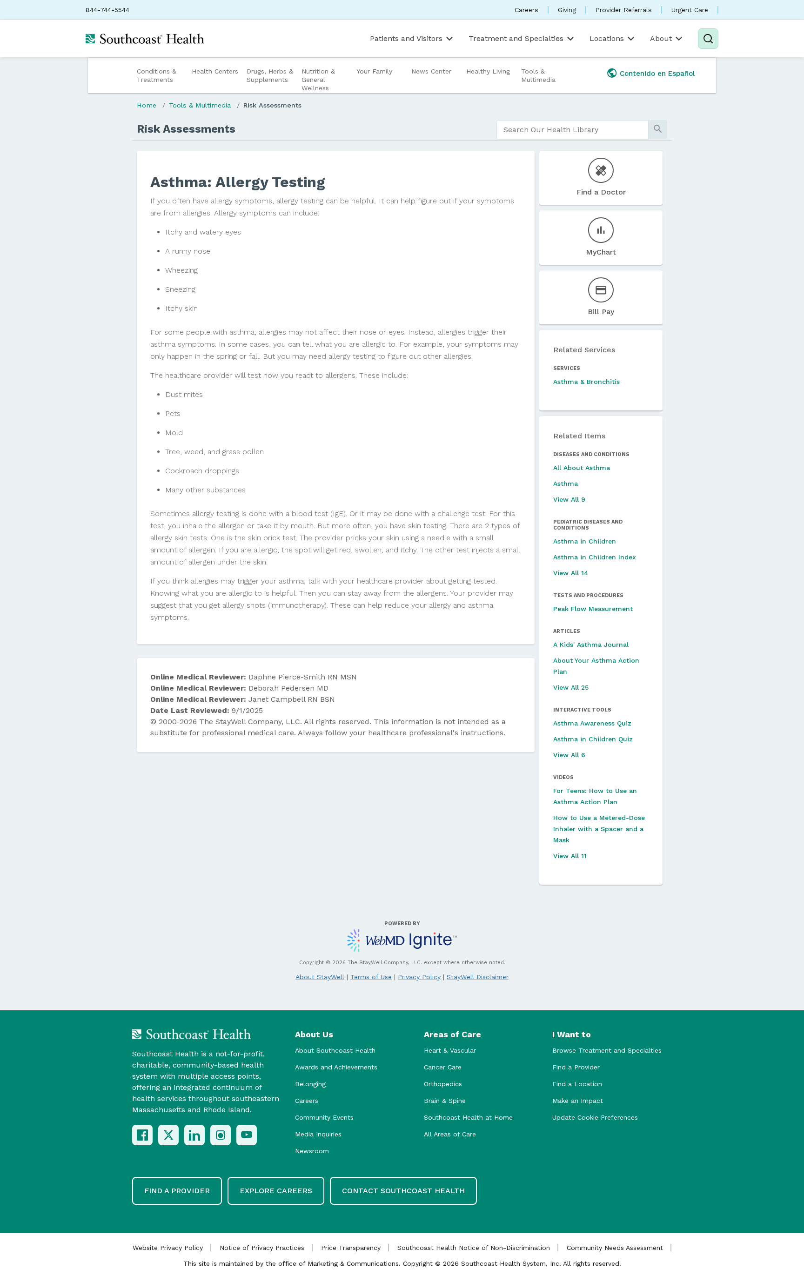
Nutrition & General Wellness (318, 79)
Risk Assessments (272, 105)
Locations (607, 38)
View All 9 (569, 499)
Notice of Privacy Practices (262, 1247)
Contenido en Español (657, 73)
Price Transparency (351, 1247)
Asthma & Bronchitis (586, 381)
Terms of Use (371, 977)
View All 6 (569, 755)
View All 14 (571, 573)
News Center (431, 71)
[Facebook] (142, 1135)
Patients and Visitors (406, 38)
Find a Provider (576, 1067)
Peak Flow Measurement (593, 608)
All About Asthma (581, 467)
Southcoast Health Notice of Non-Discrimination (473, 1247)
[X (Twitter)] (168, 1135)
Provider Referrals (624, 9)
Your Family (374, 71)
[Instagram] (220, 1135)
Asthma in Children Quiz (593, 739)
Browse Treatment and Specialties (607, 1050)
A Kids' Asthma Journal (591, 644)
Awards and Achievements (336, 1067)
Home (146, 105)
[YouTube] (246, 1135)
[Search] (708, 38)
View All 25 (571, 687)
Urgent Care (689, 9)
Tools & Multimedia (538, 75)
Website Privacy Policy (168, 1247)
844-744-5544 (107, 9)
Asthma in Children (584, 541)
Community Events (324, 1117)
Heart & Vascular (450, 1050)
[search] (572, 130)
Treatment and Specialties (516, 38)
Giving (567, 9)
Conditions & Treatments (156, 75)
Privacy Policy (419, 977)
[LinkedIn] (194, 1135)
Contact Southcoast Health (403, 1190)
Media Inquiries (318, 1134)
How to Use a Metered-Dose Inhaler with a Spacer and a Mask (599, 829)
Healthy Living (488, 71)
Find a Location (577, 1084)
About (661, 38)
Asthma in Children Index (594, 557)
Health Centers (215, 71)
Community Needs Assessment (615, 1247)
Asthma (565, 483)
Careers (526, 9)
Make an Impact (577, 1100)
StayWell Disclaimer (478, 977)
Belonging (310, 1084)
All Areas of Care (450, 1134)
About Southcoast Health (335, 1050)
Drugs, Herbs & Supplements (270, 75)
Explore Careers (276, 1190)
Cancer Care (443, 1067)
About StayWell (319, 977)
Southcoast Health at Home (468, 1117)
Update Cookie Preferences (595, 1117)
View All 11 (570, 856)
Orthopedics (443, 1084)
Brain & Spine (445, 1100)
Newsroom (312, 1151)
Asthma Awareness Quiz (592, 723)
